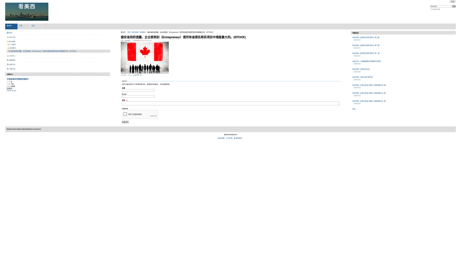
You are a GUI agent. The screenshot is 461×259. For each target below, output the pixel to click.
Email (124, 94)
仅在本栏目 (436, 9)
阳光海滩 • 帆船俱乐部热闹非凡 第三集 (365, 38)
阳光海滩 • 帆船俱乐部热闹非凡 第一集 (365, 54)
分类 (20, 25)
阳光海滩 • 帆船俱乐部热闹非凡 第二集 (365, 46)
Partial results (11, 90)
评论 (124, 100)
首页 (129, 32)
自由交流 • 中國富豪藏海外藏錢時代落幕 (366, 62)
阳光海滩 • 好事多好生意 (361, 70)
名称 (123, 88)
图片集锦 (135, 32)
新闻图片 (143, 32)
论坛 (33, 25)
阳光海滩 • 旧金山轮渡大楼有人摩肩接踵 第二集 (369, 94)
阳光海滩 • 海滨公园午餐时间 (362, 78)
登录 (452, 2)
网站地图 (221, 138)
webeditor (127, 40)
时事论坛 (355, 33)
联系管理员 (238, 138)
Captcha (125, 108)
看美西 (9, 25)
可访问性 (229, 138)
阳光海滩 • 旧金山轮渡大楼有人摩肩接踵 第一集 (369, 102)
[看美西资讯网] (26, 12)
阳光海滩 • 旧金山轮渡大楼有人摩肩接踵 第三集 (369, 86)
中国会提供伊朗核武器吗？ (18, 79)
